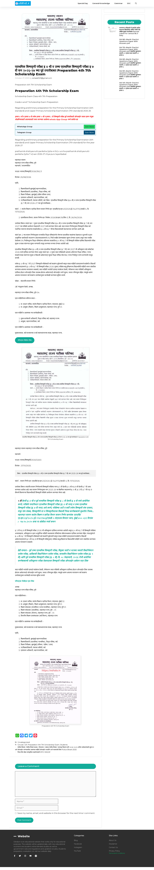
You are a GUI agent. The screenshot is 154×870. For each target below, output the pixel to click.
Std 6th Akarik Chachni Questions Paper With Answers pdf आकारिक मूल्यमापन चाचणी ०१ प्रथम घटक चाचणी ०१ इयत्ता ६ (130, 63)
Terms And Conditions (117, 853)
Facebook (78, 844)
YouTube (77, 851)
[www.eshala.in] (23, 3)
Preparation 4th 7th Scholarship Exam (43, 745)
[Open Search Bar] (136, 3)
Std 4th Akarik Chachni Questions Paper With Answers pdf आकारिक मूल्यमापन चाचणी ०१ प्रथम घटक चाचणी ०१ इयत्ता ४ (130, 86)
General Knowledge (101, 3)
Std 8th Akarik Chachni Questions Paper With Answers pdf (129, 41)
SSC (129, 3)
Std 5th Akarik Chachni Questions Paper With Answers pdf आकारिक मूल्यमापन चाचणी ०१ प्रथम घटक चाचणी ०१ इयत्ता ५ (130, 75)
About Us (112, 840)
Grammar (118, 3)
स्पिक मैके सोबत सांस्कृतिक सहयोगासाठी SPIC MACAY (34, 752)
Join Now (89, 126)
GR (25, 745)
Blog (76, 840)
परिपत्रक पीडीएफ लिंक (25, 340)
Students (64, 745)
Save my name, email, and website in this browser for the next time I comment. (56, 813)
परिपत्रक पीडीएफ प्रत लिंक (24, 581)
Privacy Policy (114, 851)
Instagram (78, 847)
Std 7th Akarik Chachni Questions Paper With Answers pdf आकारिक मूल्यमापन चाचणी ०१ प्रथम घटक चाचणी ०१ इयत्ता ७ (130, 51)
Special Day (83, 3)
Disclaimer (113, 844)
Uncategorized (24, 742)
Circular (21, 745)
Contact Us (113, 847)
